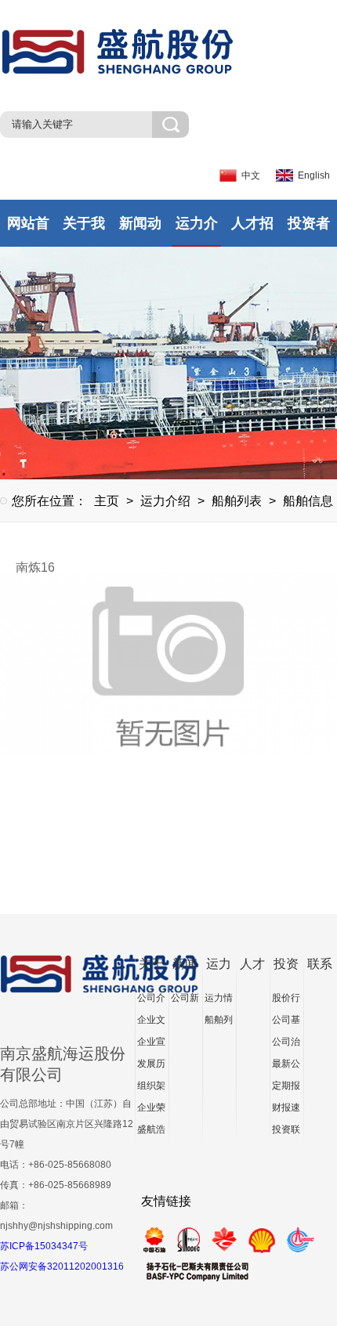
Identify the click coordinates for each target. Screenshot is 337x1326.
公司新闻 (185, 1000)
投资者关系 (309, 231)
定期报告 (286, 1088)
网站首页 (28, 231)
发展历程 (151, 1066)
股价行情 (286, 1000)
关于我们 (84, 231)
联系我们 (319, 966)
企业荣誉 (151, 1110)
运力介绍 (197, 231)
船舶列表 (237, 501)
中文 (250, 175)
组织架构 (151, 1088)
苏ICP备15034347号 (44, 1246)
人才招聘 (252, 231)
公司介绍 (151, 1000)
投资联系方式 (286, 1132)
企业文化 (151, 1022)
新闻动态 (140, 231)
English (314, 175)
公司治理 (286, 1044)
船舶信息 (308, 501)
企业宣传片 (151, 1044)
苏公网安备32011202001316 (62, 1266)
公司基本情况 (286, 1022)
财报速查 (286, 1110)
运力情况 (219, 1000)
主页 (106, 501)
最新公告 (286, 1066)
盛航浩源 (151, 1132)
